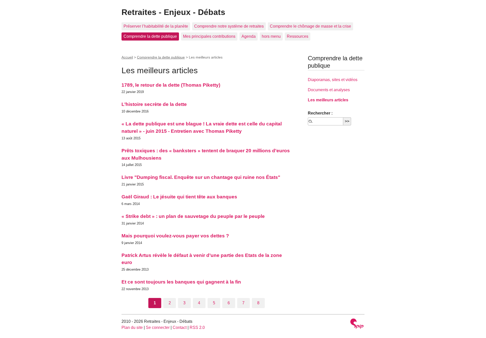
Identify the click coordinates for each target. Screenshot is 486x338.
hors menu (271, 36)
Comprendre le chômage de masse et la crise (310, 26)
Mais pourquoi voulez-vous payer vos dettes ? (175, 235)
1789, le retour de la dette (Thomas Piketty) (171, 85)
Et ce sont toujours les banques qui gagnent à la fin (181, 282)
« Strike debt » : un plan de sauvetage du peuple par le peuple (193, 216)
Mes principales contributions (209, 36)
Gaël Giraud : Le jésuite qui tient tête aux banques (179, 196)
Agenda (248, 36)
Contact (180, 327)
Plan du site (132, 327)
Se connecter (158, 327)
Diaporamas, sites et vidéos (332, 80)
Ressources (297, 36)
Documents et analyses (329, 90)
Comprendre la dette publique (150, 36)
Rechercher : (320, 113)
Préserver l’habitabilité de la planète (156, 26)
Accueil (127, 57)
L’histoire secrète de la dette (154, 104)
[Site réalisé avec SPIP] (356, 324)
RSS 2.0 (197, 327)
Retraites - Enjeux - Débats (173, 12)
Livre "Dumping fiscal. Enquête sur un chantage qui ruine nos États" (201, 177)
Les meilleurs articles (328, 100)
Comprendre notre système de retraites (229, 26)
